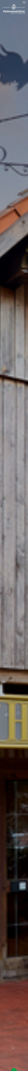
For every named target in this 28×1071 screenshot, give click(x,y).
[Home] (14, 9)
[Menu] (24, 2)
